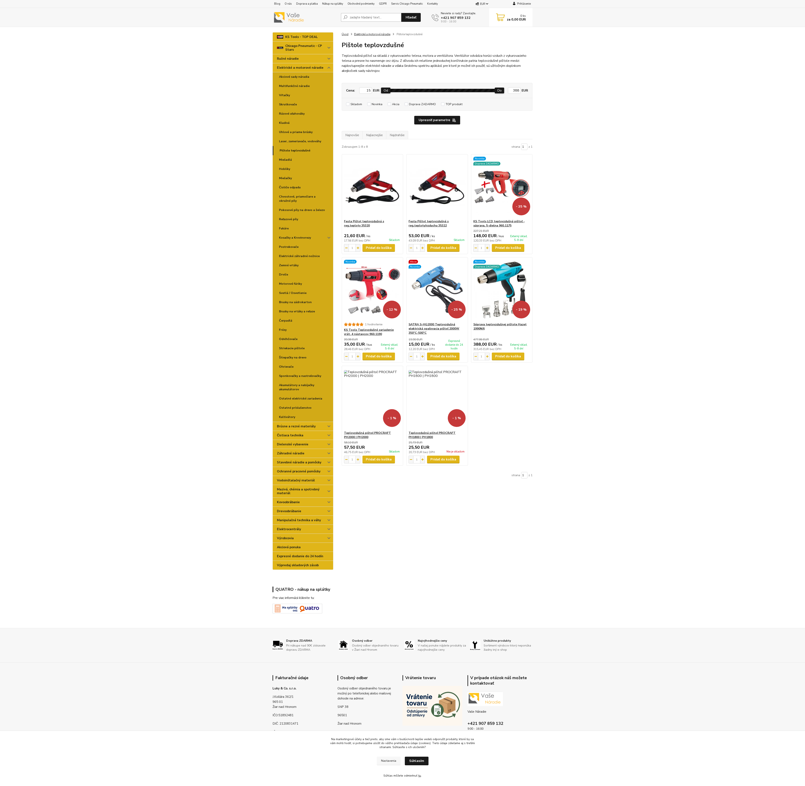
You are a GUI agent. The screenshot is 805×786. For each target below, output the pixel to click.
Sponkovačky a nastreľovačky (300, 376)
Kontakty (432, 4)
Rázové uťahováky (292, 114)
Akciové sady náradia (294, 77)
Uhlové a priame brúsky (296, 132)
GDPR (383, 4)
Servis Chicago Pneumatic (407, 4)
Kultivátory (287, 417)
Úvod (345, 34)
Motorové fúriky (290, 284)
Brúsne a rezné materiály (296, 426)
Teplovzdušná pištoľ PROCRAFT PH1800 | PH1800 (432, 435)
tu (419, 776)
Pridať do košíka (379, 248)
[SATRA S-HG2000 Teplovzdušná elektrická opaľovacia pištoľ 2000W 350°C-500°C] (437, 290)
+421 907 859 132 (456, 18)
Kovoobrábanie (288, 502)
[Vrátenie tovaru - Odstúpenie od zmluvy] (432, 705)
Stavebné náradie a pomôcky (299, 462)
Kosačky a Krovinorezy (295, 238)
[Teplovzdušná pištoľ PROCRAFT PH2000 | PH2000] (372, 398)
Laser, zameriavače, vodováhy (300, 141)
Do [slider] (499, 90)
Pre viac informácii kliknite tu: (293, 598)
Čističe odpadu (290, 187)
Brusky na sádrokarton (295, 302)
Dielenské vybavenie (292, 444)
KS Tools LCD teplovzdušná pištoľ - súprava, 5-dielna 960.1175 (499, 223)
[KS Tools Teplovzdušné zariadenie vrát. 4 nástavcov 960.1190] (372, 290)
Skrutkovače (288, 104)
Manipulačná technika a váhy (299, 520)
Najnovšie (352, 135)
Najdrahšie (397, 135)
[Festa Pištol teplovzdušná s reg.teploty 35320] (372, 186)
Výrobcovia (285, 538)
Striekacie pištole (292, 348)
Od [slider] (386, 90)
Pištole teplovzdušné (295, 151)
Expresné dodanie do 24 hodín (300, 556)
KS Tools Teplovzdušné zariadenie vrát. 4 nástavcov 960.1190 (369, 332)
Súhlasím (416, 761)
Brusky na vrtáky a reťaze (297, 311)
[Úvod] (305, 17)
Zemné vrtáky (289, 265)
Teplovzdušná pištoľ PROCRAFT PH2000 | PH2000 (367, 435)
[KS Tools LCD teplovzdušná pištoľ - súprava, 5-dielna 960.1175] (501, 186)
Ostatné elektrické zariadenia (300, 399)
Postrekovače (289, 247)
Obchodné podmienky (361, 4)
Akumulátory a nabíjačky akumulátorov (296, 387)
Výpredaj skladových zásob (298, 565)
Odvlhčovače (288, 339)
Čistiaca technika (290, 435)
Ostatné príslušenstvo (295, 408)
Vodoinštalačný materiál (296, 480)
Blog (277, 4)
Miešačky (285, 178)
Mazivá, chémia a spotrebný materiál (298, 491)
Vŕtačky (284, 95)
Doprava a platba (307, 4)
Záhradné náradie (290, 453)
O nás (288, 4)
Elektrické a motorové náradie (300, 68)
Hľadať (411, 17)
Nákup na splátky (332, 4)
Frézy (283, 330)
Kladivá (284, 123)
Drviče (283, 275)
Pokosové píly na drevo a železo (302, 210)
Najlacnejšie (374, 135)
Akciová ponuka (289, 547)
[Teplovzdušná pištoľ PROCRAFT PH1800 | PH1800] (437, 398)
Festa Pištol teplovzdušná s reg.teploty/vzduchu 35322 (429, 223)
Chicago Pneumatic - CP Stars (303, 48)
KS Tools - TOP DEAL (301, 37)
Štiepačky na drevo (292, 357)
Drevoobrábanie (289, 511)
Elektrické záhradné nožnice (299, 256)
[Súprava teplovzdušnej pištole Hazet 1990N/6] (501, 290)
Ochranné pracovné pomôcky (299, 471)
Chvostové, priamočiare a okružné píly (297, 199)
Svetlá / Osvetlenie (292, 293)
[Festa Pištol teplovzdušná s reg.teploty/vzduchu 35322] (437, 186)
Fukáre (284, 228)
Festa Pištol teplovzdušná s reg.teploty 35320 (364, 223)
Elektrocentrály (289, 529)
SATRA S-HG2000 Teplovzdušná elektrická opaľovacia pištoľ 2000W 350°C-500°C (434, 328)
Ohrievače (286, 367)
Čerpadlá (285, 321)
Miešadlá (285, 160)
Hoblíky (284, 169)
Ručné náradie (288, 59)
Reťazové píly (288, 219)
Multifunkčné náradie (294, 86)
